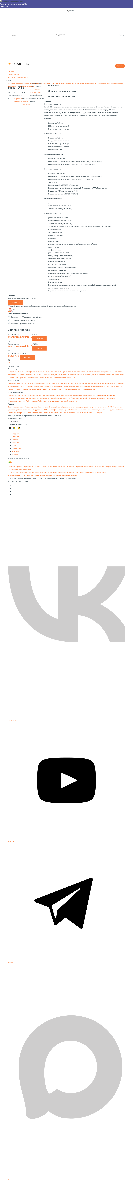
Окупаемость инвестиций (106, 398)
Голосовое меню (23, 375)
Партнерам (16, 437)
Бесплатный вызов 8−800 (103, 407)
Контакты (15, 451)
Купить (120, 66)
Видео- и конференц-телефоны (62, 83)
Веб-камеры (73, 410)
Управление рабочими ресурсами (37, 386)
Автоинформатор (21, 378)
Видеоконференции (109, 372)
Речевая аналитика (34, 395)
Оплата (14, 445)
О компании (16, 448)
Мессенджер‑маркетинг (17, 401)
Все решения (27, 410)
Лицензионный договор (83, 467)
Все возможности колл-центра (25, 389)
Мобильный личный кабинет (40, 375)
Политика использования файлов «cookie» (23, 472)
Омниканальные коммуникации (58, 383)
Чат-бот (24, 395)
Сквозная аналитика (63, 398)
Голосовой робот (14, 395)
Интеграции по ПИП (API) (55, 389)
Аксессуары (86, 83)
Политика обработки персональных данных (24, 467)
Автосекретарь (33, 378)
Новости (15, 440)
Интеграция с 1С (77, 389)
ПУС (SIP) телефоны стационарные (56, 410)
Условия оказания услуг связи (19, 475)
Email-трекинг (91, 398)
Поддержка (60, 35)
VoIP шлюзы (54, 413)
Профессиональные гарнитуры (102, 83)
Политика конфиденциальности (42, 475)
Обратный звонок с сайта (48, 378)
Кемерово (14, 35)
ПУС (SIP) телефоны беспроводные (37, 413)
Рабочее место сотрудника (98, 383)
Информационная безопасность (37, 407)
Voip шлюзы (77, 83)
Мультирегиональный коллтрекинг (64, 401)
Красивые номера (69, 407)
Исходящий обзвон (39, 383)
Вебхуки (68, 389)
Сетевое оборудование (109, 410)
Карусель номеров (74, 372)
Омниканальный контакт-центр (20, 383)
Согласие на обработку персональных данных (57, 467)
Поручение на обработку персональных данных (57, 472)
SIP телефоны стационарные (18, 83)
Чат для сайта (99, 386)
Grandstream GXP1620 (20, 346)
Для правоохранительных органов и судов (90, 472)
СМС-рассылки (79, 375)
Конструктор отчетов (116, 383)
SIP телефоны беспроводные (40, 83)
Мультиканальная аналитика (29, 398)
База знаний (54, 386)
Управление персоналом (79, 383)
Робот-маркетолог (45, 401)
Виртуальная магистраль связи (62, 375)
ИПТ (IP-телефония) (28, 372)
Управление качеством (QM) (71, 395)
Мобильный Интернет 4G (68, 413)
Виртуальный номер (43, 372)
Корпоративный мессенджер (91, 372)
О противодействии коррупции (65, 475)
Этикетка (54, 372)
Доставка (15, 443)
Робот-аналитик (32, 401)
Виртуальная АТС (14, 372)
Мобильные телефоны (26, 86)
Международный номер (85, 407)
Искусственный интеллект (51, 395)
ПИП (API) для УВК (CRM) (85, 386)
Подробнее (4, 7)
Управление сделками (67, 386)
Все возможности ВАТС (66, 378)
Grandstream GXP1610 (20, 337)
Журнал (15, 454)
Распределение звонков (94, 375)
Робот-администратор (16, 386)
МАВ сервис (62, 372)
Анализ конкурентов (47, 398)
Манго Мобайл (109, 375)
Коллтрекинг (13, 398)
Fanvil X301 (14, 355)
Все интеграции (89, 389)
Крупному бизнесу (55, 407)
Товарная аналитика (78, 398)
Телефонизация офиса (16, 407)
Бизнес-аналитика (89, 395)
